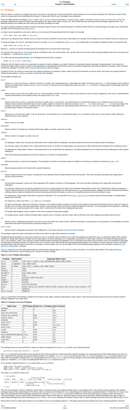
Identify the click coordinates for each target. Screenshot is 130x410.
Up (15, 4)
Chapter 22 (27, 54)
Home (114, 4)
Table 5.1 (4, 249)
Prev (2, 4)
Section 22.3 (29, 28)
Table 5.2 (4, 297)
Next (127, 4)
